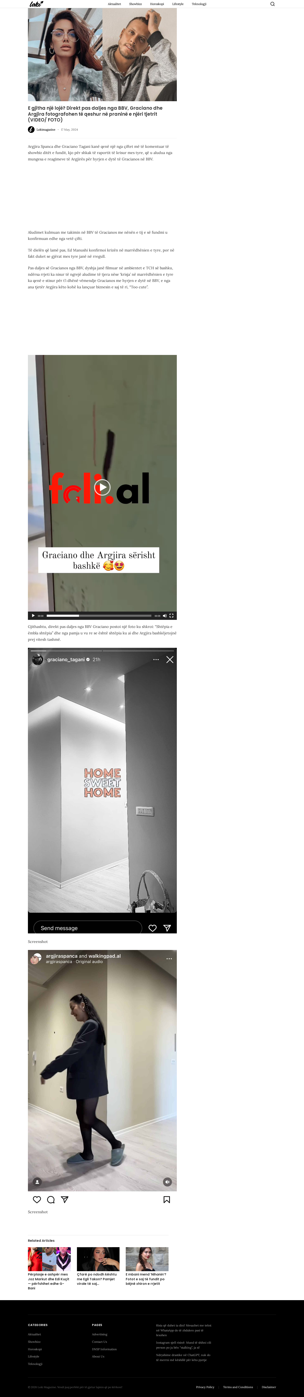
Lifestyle (178, 4)
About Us (98, 1356)
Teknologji (199, 4)
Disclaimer (269, 1387)
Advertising (99, 1334)
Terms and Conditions (238, 1387)
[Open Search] (272, 3)
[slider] (99, 616)
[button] (102, 487)
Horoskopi (157, 4)
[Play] (33, 616)
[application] (102, 487)
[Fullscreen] (171, 616)
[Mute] (165, 616)
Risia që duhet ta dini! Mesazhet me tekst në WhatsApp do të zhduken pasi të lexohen (183, 1330)
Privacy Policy (205, 1387)
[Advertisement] (102, 197)
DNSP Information (104, 1349)
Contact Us (99, 1342)
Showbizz (135, 4)
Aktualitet (114, 4)
